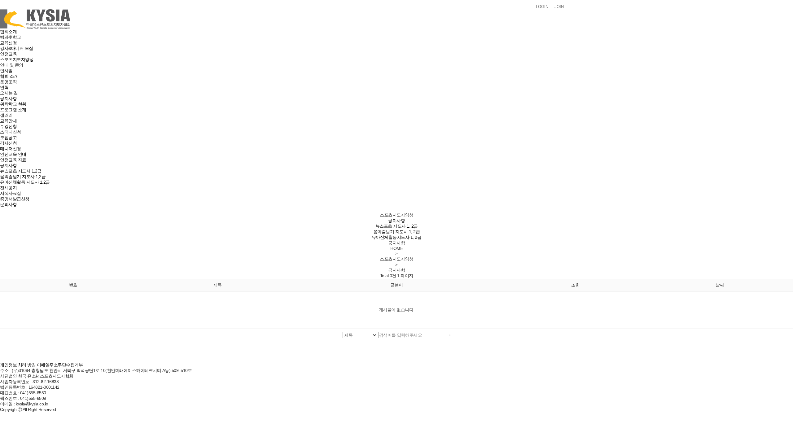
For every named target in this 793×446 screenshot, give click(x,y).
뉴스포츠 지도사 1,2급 (21, 170)
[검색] (449, 335)
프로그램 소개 (13, 109)
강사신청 (8, 143)
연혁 (4, 87)
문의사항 (8, 204)
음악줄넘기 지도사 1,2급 (23, 176)
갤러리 (6, 115)
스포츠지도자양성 (16, 59)
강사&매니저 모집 (16, 48)
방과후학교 (10, 37)
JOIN (559, 7)
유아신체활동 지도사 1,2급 (25, 182)
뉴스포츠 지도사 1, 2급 (396, 226)
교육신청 (8, 42)
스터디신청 (10, 131)
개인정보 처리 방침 (18, 364)
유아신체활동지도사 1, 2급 (397, 237)
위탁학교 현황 (13, 104)
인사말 (6, 70)
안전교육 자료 (13, 159)
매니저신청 (10, 148)
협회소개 (8, 31)
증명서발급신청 (14, 198)
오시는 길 (9, 92)
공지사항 (8, 98)
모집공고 (8, 137)
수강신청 (8, 126)
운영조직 (8, 81)
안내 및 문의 (11, 65)
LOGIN (542, 7)
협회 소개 (9, 76)
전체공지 (8, 187)
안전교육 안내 (13, 154)
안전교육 (8, 53)
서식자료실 (10, 193)
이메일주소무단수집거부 (60, 364)
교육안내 (8, 120)
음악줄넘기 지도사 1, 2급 (396, 231)
